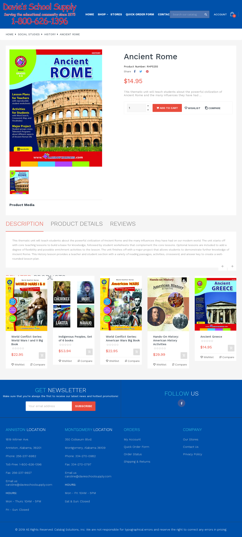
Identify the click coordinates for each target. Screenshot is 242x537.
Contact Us (191, 447)
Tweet (140, 71)
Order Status (133, 454)
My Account (132, 439)
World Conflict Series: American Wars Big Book (123, 338)
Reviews (123, 223)
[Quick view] (26, 304)
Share (135, 71)
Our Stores (190, 439)
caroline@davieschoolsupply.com (29, 484)
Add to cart (168, 107)
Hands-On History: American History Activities (166, 340)
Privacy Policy (192, 454)
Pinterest (147, 71)
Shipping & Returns (137, 461)
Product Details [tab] (77, 223)
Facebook (181, 403)
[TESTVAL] (40, 14)
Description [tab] (24, 223)
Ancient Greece (211, 336)
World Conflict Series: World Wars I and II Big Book (27, 340)
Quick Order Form (136, 447)
